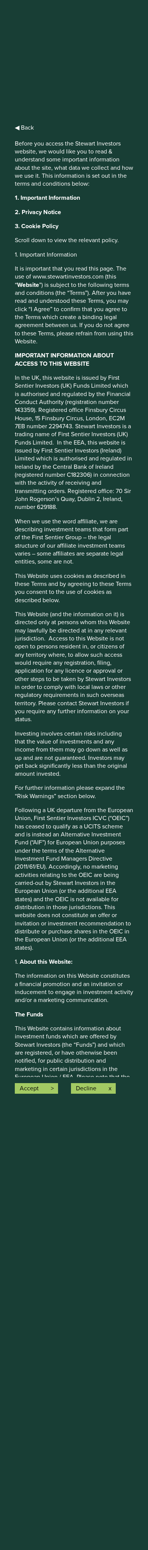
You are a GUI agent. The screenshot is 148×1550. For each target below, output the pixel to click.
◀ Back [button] (24, 128)
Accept (29, 1088)
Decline (86, 1088)
